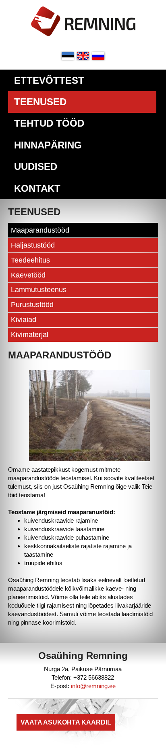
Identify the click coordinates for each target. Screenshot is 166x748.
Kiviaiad (23, 320)
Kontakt (37, 188)
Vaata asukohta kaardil (66, 722)
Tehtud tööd (49, 123)
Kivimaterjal (29, 335)
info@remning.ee (93, 685)
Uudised (35, 166)
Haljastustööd (33, 245)
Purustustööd (32, 305)
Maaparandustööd (40, 230)
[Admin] (2, 4)
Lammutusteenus (38, 290)
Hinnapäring (48, 145)
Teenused (40, 101)
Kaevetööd (28, 275)
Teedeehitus (30, 260)
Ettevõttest (49, 80)
